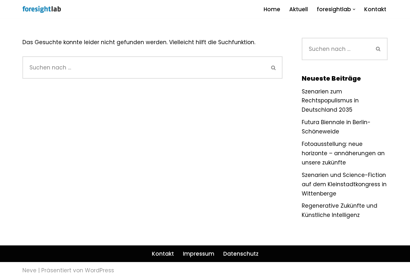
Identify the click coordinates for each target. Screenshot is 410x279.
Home (272, 9)
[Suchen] (274, 67)
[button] (354, 9)
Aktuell (298, 9)
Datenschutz (240, 254)
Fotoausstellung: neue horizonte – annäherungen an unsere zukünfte (343, 153)
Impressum (198, 254)
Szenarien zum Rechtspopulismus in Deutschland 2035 (330, 101)
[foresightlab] (41, 9)
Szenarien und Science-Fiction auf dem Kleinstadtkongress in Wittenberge (344, 184)
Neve (29, 270)
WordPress (99, 270)
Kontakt (375, 9)
